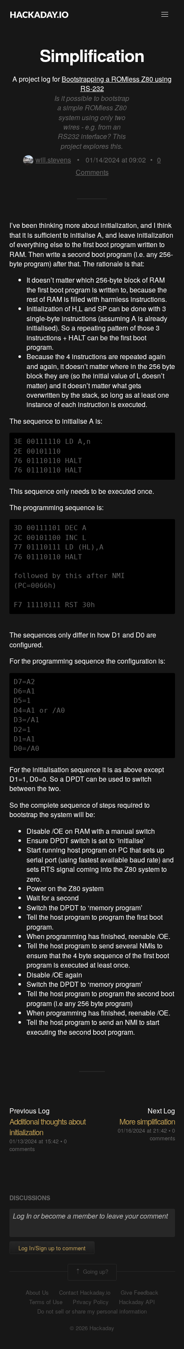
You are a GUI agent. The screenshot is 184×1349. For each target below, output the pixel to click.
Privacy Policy (91, 1302)
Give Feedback (139, 1292)
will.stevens (53, 160)
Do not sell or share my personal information (92, 1311)
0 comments (162, 1134)
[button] (164, 14)
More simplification (147, 1121)
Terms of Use (45, 1302)
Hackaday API (137, 1302)
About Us (37, 1292)
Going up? (94, 1271)
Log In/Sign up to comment (52, 1248)
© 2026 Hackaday (92, 1328)
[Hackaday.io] (39, 14)
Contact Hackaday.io (84, 1292)
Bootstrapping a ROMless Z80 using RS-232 (117, 83)
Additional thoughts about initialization (47, 1126)
